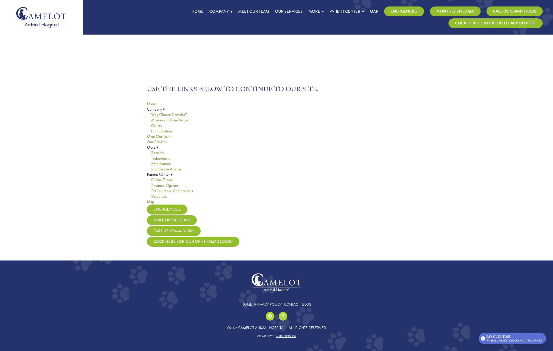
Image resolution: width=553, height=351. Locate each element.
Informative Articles (166, 169)
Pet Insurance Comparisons (172, 191)
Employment (161, 164)
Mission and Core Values (170, 120)
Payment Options (164, 185)
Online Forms (161, 180)
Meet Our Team (253, 11)
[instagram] (283, 316)
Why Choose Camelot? (169, 115)
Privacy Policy (268, 304)
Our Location (161, 131)
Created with (276, 336)
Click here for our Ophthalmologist (495, 23)
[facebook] (270, 316)
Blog (306, 304)
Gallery (156, 126)
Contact (292, 304)
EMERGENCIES (404, 11)
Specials (157, 153)
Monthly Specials (455, 11)
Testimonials (160, 158)
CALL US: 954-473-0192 (514, 11)
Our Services (289, 11)
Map (374, 11)
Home (197, 11)
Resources (159, 196)
